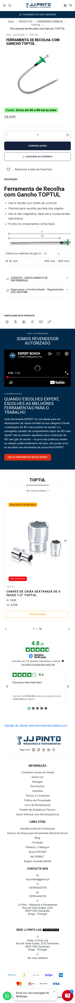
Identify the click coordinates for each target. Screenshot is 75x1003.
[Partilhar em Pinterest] (32, 322)
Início (11, 21)
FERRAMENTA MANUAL (50, 21)
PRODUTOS (25, 21)
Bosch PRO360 (37, 851)
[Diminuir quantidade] (7, 135)
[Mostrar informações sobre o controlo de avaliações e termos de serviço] (62, 661)
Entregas (37, 781)
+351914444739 (37, 887)
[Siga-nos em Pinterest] (53, 750)
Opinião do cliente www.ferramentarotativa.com (35, 725)
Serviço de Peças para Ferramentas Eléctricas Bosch (37, 833)
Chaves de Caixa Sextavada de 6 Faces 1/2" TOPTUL (33, 593)
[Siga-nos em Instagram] (33, 750)
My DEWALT (37, 856)
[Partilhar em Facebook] (7, 322)
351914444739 (37, 896)
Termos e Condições (37, 795)
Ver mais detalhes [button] (37, 957)
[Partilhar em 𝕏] (15, 322)
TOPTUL (36, 25)
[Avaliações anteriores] (7, 686)
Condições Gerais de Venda (37, 772)
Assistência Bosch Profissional (37, 828)
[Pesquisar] (9, 5)
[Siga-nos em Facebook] (38, 750)
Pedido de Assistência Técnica (37, 809)
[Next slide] (68, 629)
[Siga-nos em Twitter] (43, 750)
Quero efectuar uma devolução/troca (37, 814)
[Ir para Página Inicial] (37, 5)
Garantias (37, 790)
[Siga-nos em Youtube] (48, 750)
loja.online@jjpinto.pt (37, 879)
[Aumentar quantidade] (68, 135)
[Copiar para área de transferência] (49, 322)
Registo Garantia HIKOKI (37, 861)
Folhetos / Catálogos (37, 847)
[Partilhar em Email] (41, 322)
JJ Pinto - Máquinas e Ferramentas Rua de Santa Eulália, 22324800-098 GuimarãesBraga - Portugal (37, 909)
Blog (37, 837)
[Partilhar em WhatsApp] (24, 322)
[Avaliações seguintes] (68, 686)
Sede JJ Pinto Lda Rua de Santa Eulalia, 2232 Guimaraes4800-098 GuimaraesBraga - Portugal (37, 945)
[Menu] (4, 5)
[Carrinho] (70, 5)
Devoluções (37, 786)
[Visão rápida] (65, 541)
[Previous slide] (6, 629)
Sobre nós (38, 777)
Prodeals (37, 842)
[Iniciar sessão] (65, 5)
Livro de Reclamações (37, 804)
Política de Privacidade (37, 800)
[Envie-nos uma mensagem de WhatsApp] (7, 996)
